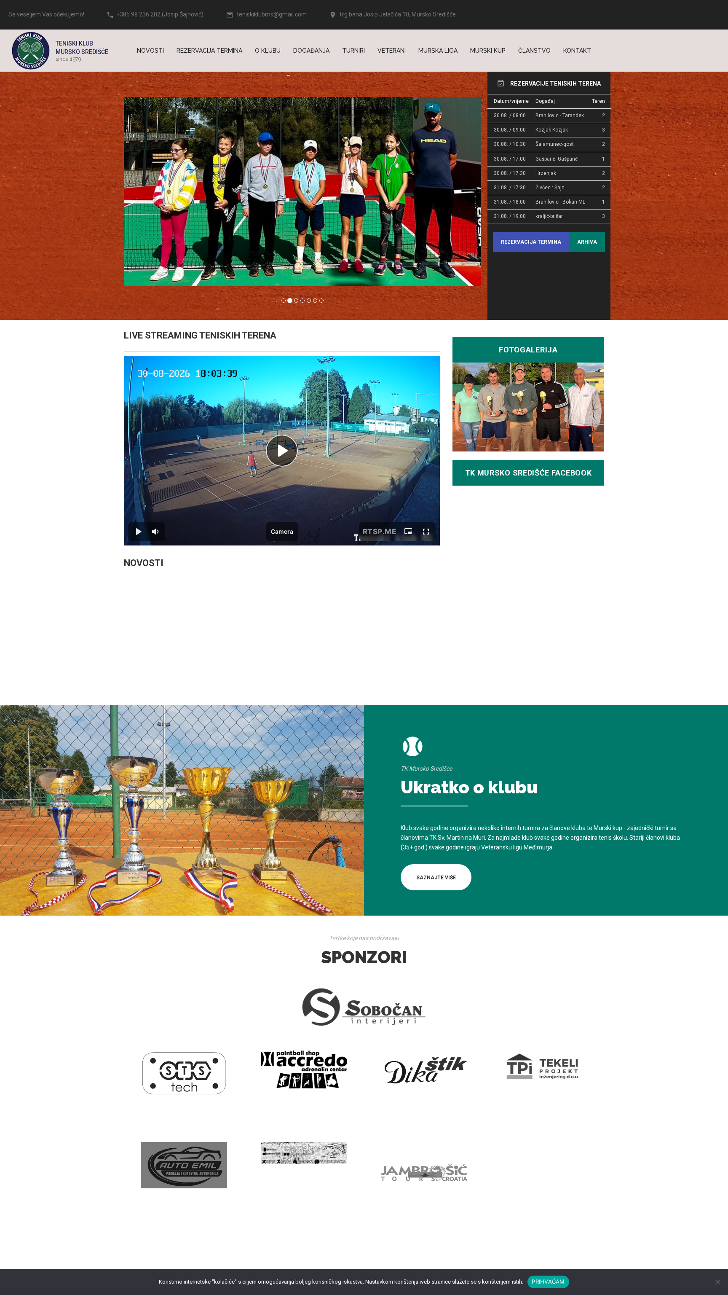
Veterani (391, 50)
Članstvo (534, 50)
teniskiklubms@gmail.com (272, 14)
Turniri (353, 50)
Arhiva (587, 242)
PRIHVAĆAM (548, 1281)
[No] (717, 1282)
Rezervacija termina (209, 50)
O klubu (268, 50)
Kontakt (577, 50)
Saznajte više (436, 878)
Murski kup (488, 50)
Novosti (150, 50)
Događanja (311, 50)
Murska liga (438, 50)
